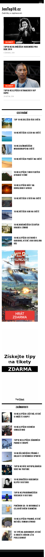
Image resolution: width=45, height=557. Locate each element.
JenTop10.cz (11, 9)
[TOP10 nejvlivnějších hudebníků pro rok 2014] (22, 30)
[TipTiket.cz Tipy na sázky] (20, 399)
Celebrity (9, 42)
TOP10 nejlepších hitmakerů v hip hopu (20, 91)
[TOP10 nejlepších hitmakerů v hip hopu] (22, 74)
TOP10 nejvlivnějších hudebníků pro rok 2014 (21, 48)
